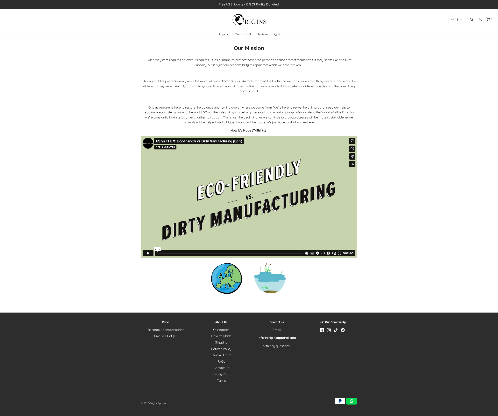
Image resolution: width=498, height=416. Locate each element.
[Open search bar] (471, 19)
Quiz (277, 34)
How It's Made (221, 336)
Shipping (221, 342)
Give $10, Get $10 (166, 336)
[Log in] (480, 19)
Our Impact (243, 34)
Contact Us (221, 368)
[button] (457, 19)
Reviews (262, 34)
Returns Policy (221, 349)
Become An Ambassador (166, 330)
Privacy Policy (221, 374)
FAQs (221, 361)
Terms (221, 380)
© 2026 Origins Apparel (154, 403)
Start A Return (221, 355)
